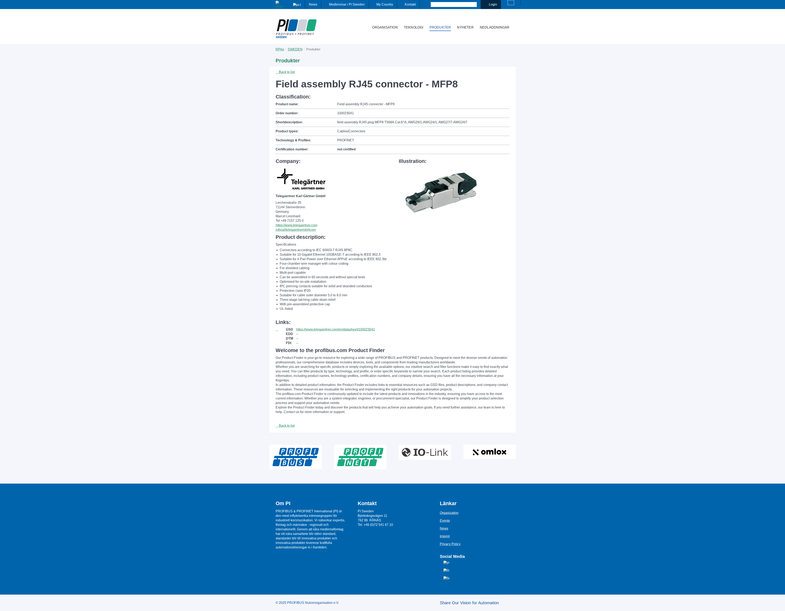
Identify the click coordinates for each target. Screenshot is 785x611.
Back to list (286, 72)
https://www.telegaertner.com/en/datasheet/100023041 (335, 329)
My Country (384, 4)
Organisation (385, 27)
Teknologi (413, 27)
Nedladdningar (495, 27)
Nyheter (465, 27)
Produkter (440, 27)
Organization (449, 513)
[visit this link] (281, 329)
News (313, 4)
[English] (511, 2)
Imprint (445, 536)
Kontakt (410, 4)
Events (445, 520)
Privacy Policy (450, 544)
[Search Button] (427, 4)
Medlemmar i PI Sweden (347, 4)
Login (493, 4)
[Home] (364, 19)
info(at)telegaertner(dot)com (296, 229)
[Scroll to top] (779, 604)
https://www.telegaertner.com (296, 225)
